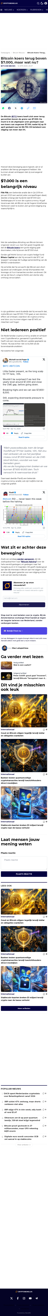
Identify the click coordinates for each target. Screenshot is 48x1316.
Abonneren (24, 605)
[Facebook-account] (17, 1298)
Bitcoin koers (13, 248)
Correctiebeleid (23, 1305)
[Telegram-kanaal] (36, 1298)
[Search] (38, 3)
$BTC (6, 366)
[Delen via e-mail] (34, 108)
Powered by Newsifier (24, 1313)
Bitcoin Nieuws (8, 66)
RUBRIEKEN (35, 10)
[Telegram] (22, 108)
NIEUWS (8, 10)
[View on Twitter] (44, 360)
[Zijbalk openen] (1, 10)
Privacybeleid (8, 1305)
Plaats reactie (24, 874)
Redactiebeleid (38, 1305)
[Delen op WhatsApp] (3, 108)
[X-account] (11, 1298)
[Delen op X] (15, 108)
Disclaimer (25, 1309)
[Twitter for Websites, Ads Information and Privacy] (44, 429)
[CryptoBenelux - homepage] (9, 3)
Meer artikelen (24, 1008)
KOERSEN (21, 10)
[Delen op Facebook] (9, 108)
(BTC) (14, 116)
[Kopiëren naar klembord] (28, 108)
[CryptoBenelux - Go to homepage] (24, 1292)
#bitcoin (7, 499)
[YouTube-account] (30, 1298)
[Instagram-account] (24, 1298)
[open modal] (45, 3)
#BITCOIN (14, 366)
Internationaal (7, 729)
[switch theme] (42, 3)
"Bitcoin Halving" (29, 562)
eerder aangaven (25, 559)
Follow (25, 362)
